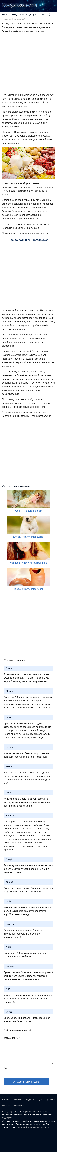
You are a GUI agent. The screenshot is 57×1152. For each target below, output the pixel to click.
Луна (40, 1100)
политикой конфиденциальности (33, 1127)
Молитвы (6, 1106)
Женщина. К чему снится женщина (28, 563)
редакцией (7, 1118)
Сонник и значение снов (28, 511)
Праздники (19, 1106)
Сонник (5, 1100)
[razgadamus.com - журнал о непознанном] (19, 7)
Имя (6, 1068)
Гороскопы (18, 1100)
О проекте (31, 1111)
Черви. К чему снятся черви (28, 589)
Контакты (42, 1111)
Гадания (30, 1100)
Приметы (50, 1100)
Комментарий (12, 1038)
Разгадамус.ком (9, 1111)
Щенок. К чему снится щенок (28, 537)
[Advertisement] (28, 63)
